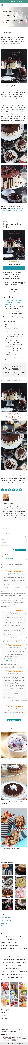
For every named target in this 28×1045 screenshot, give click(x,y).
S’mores (3, 929)
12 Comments (6, 22)
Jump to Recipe (7, 33)
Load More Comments (14, 720)
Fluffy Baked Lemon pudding (9, 945)
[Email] (9, 489)
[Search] (20, 5)
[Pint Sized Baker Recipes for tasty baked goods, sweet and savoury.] (2, 5)
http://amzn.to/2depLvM (9, 653)
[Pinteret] (13, 489)
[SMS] (6, 489)
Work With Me (5, 1018)
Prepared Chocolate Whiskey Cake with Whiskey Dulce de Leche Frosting (13, 302)
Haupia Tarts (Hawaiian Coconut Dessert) (14, 974)
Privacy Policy (5, 1021)
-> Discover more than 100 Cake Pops (14, 1)
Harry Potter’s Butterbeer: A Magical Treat (14, 948)
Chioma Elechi (15, 647)
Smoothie (4, 923)
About (3, 1013)
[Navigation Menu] (25, 5)
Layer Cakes (5, 11)
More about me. (20, 518)
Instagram (18, 374)
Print (14, 268)
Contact (3, 1015)
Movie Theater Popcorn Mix (10, 848)
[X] (16, 489)
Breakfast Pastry (6, 917)
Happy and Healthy (7, 920)
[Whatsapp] (2, 489)
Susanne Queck (7, 20)
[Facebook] (20, 489)
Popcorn (3, 926)
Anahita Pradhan (16, 573)
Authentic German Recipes (9, 1031)
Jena (14, 612)
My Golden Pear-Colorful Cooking (11, 1029)
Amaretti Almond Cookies (9, 943)
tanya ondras (15, 673)
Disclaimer (4, 1024)
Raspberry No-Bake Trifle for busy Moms (13, 940)
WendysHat (15, 708)
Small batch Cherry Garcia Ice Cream (13, 759)
